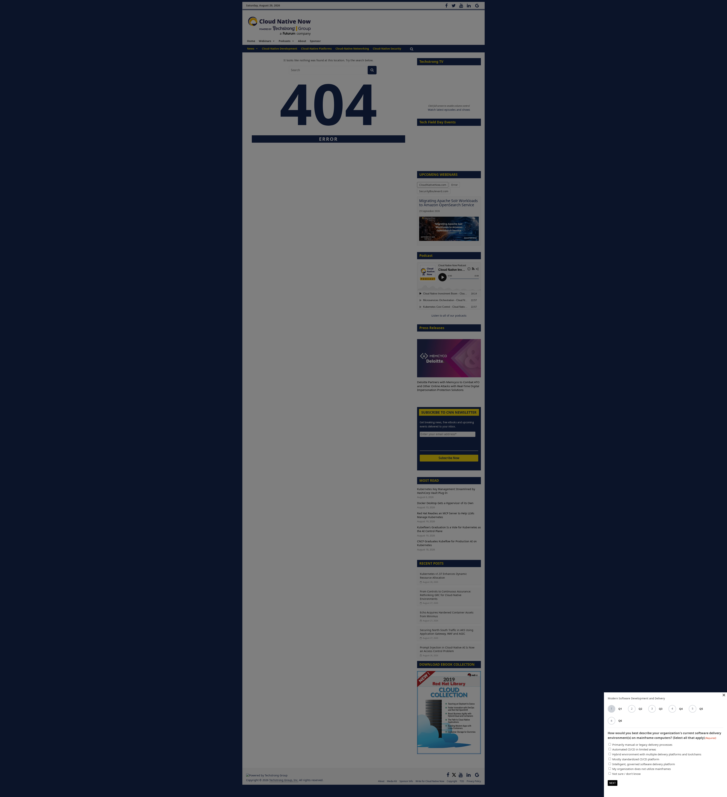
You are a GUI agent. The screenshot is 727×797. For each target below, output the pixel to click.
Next (612, 783)
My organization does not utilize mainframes (641, 769)
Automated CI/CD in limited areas (634, 749)
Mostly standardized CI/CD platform (635, 759)
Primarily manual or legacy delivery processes (642, 744)
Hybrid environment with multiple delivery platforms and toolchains (656, 754)
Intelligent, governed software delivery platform (643, 764)
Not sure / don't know (626, 774)
